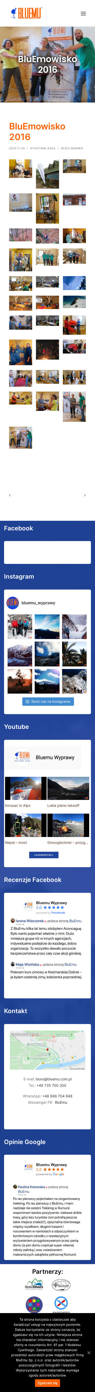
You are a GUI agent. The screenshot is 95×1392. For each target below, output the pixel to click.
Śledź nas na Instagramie (50, 701)
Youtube (16, 726)
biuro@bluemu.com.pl (54, 1079)
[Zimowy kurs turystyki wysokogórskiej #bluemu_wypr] (74, 626)
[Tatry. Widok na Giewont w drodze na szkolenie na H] (47, 626)
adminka (76, 148)
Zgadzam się (47, 1383)
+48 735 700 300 (51, 1085)
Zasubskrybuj (43, 855)
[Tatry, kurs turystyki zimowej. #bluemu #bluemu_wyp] (20, 654)
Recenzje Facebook (33, 879)
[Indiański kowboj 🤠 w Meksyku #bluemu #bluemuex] (20, 681)
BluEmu (61, 1102)
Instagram (19, 576)
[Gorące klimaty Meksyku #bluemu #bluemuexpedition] (74, 654)
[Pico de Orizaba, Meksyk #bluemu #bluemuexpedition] (47, 654)
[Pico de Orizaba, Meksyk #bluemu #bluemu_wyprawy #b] (47, 681)
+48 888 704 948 (56, 1096)
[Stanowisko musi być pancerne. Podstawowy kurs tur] (20, 626)
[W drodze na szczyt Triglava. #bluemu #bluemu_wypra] (74, 681)
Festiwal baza (44, 148)
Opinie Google (25, 1142)
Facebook (18, 528)
